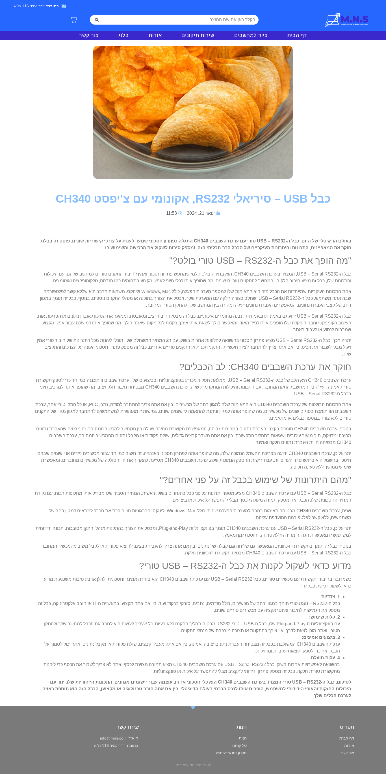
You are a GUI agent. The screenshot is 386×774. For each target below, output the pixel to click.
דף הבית (297, 35)
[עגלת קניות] (73, 20)
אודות (155, 35)
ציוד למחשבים (251, 35)
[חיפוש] (97, 19)
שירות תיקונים (197, 35)
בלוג (123, 35)
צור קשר (89, 35)
